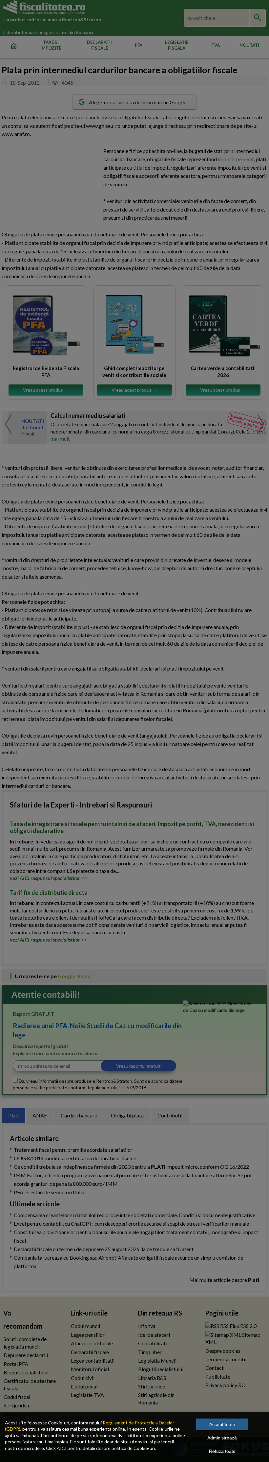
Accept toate (222, 1424)
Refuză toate (222, 1451)
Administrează (222, 1437)
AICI (62, 1448)
